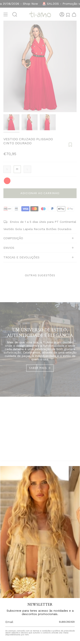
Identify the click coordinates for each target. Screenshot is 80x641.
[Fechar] (73, 470)
